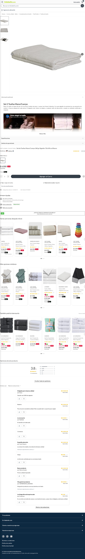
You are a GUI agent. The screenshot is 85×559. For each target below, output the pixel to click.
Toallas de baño (44, 14)
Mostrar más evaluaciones (42, 507)
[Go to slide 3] (43, 258)
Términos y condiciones (8, 540)
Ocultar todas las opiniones (42, 381)
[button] (42, 6)
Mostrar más (42, 133)
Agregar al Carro (46, 176)
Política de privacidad (8, 546)
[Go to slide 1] (41, 258)
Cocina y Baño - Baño (12, 14)
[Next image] (82, 54)
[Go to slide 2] (42, 258)
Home (3, 14)
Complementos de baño (25, 14)
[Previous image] (12, 54)
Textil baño (36, 14)
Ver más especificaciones (7, 186)
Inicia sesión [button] (77, 2)
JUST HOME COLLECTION (8, 148)
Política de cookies (7, 543)
